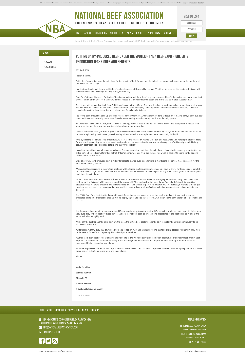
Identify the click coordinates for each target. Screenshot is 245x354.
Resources (101, 33)
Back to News (83, 295)
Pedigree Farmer (199, 351)
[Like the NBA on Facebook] (42, 342)
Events (140, 33)
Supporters (116, 33)
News (130, 33)
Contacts (169, 33)
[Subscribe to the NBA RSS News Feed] (55, 342)
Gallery (48, 61)
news (45, 53)
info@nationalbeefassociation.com (60, 327)
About (87, 33)
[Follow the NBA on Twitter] (48, 342)
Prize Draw (154, 33)
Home (78, 33)
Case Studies (50, 66)
